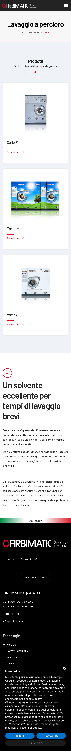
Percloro (12, 644)
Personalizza (35, 743)
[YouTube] (26, 559)
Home (22, 32)
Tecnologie (34, 32)
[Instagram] (36, 559)
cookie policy (34, 698)
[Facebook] (18, 559)
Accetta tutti (51, 735)
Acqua (10, 663)
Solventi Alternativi (18, 650)
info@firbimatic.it (13, 621)
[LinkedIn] (31, 559)
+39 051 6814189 (11, 613)
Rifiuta (20, 735)
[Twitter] (22, 559)
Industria (12, 657)
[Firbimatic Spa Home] (15, 5)
